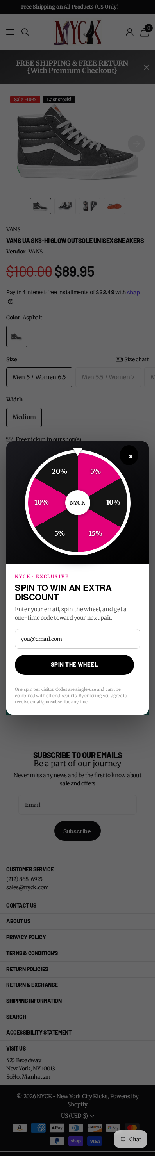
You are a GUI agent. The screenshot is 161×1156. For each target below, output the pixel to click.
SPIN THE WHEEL (74, 664)
